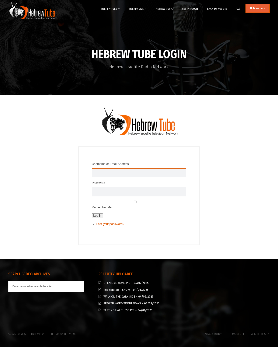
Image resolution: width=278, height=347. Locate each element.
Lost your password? (110, 224)
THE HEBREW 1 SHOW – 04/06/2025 (125, 290)
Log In (97, 215)
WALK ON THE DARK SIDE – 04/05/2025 (128, 296)
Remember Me (102, 207)
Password (98, 182)
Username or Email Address (110, 164)
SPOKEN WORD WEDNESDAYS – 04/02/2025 (131, 303)
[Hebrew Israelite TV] (33, 11)
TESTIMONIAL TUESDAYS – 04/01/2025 (127, 310)
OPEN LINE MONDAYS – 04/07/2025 (126, 283)
